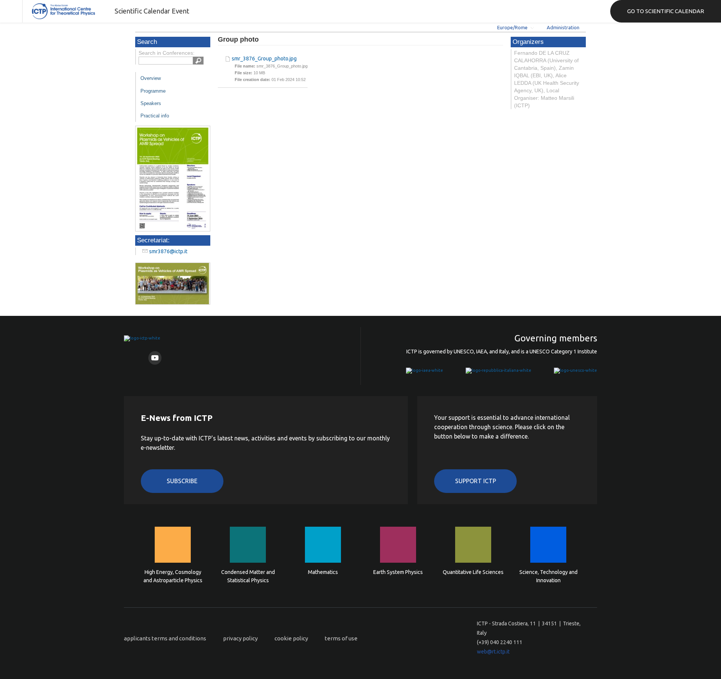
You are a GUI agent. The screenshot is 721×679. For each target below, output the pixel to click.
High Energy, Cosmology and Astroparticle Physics (172, 576)
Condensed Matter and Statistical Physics (248, 576)
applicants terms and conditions (165, 638)
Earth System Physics (398, 572)
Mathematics (323, 572)
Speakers (150, 103)
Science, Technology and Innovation (548, 576)
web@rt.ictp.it (493, 652)
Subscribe (182, 481)
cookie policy (291, 638)
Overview (150, 78)
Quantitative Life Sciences (473, 572)
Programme (153, 91)
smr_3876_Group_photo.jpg (264, 59)
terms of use (341, 638)
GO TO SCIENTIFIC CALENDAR (665, 11)
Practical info (154, 116)
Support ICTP (475, 481)
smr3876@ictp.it (168, 251)
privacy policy (240, 638)
